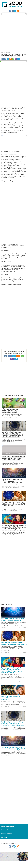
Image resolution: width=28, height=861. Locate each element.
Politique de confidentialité (7, 826)
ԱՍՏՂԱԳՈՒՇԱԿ (5, 652)
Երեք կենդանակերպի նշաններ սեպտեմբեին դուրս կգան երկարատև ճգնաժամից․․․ (13, 458)
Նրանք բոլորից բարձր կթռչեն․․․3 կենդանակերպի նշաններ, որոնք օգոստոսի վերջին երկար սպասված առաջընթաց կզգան (14, 528)
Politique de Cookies (6, 830)
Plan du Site (4, 837)
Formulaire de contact (6, 833)
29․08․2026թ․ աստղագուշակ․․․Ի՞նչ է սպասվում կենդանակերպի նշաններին (12, 481)
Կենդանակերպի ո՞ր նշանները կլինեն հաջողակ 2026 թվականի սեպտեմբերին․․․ (13, 504)
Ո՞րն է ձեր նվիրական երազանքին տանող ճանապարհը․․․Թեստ (10, 410)
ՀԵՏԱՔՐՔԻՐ (4, 627)
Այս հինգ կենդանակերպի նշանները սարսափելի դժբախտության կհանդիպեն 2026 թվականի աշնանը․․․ (12, 434)
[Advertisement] (14, 33)
